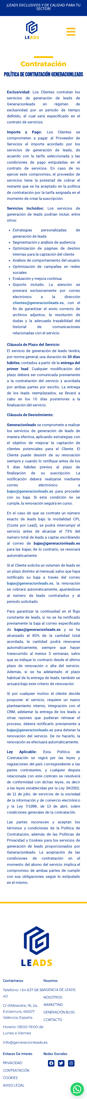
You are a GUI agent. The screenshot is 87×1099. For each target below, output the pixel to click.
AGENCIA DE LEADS (60, 990)
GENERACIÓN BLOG (59, 1012)
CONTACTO (53, 1020)
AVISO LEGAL (14, 1085)
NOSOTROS (53, 997)
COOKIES (10, 1078)
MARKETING (53, 1005)
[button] (77, 1089)
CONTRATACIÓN (16, 1070)
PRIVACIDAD (12, 1063)
